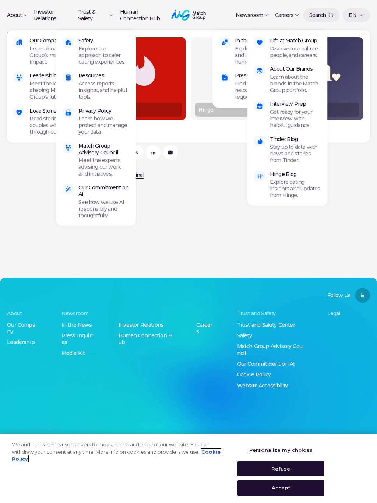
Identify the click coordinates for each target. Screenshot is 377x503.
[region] (188, 468)
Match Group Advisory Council (98, 149)
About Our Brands (291, 69)
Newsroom (249, 15)
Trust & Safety (86, 15)
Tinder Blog (284, 139)
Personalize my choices (281, 450)
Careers (284, 15)
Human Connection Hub (140, 15)
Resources (91, 75)
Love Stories (44, 111)
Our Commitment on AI (103, 190)
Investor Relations (45, 15)
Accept (281, 487)
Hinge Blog (283, 174)
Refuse (280, 469)
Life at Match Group (293, 40)
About (14, 15)
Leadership (43, 75)
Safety (85, 40)
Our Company (46, 40)
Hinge (205, 109)
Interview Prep (288, 104)
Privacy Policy (94, 111)
